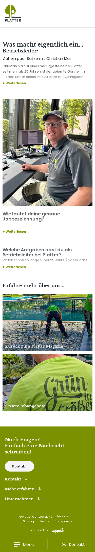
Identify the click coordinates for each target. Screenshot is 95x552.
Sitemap (29, 521)
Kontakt (19, 466)
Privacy (45, 521)
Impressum (65, 516)
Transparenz (63, 521)
